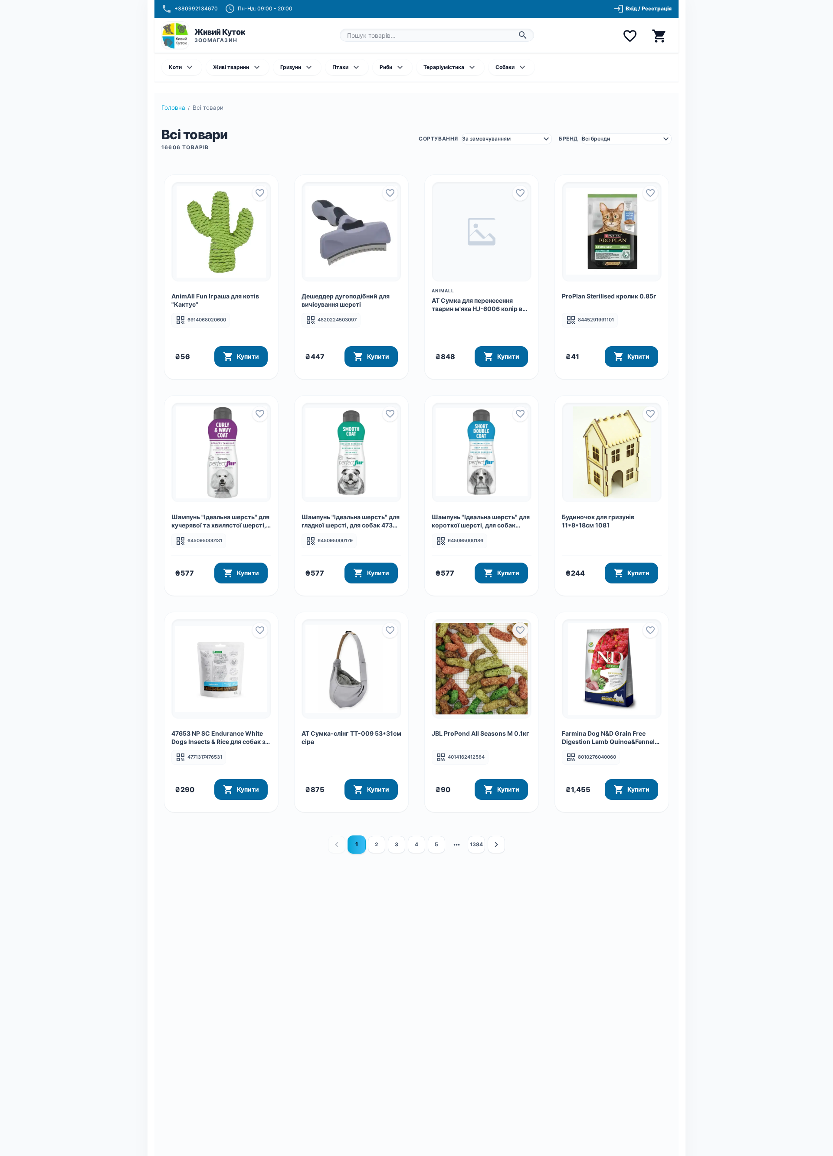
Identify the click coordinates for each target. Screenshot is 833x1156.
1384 (476, 844)
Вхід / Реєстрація (642, 8)
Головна (173, 107)
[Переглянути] (221, 232)
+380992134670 (196, 8)
